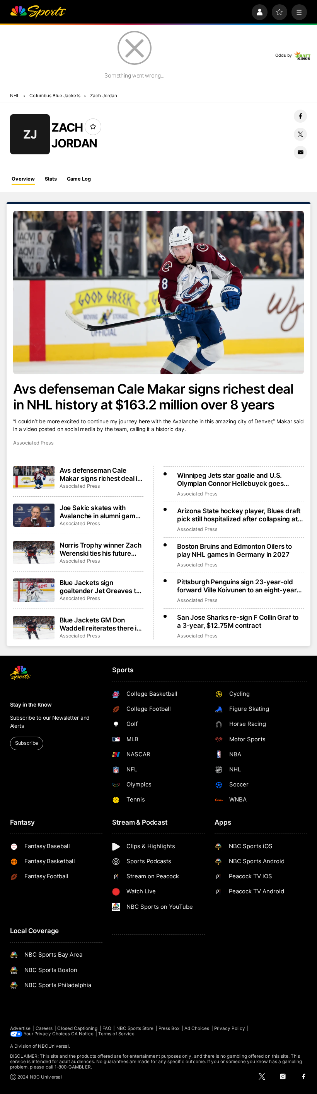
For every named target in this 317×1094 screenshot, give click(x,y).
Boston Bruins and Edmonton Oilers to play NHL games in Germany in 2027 (234, 550)
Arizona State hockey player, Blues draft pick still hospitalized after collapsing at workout (238, 515)
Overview (23, 179)
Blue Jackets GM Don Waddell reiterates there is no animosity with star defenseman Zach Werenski (100, 624)
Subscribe (26, 743)
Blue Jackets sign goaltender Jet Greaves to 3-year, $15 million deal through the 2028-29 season (100, 586)
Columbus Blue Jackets (54, 95)
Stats (51, 179)
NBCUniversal (53, 1046)
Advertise (20, 1028)
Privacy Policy (229, 1028)
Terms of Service (116, 1034)
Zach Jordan (103, 95)
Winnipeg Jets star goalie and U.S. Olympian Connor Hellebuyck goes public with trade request (230, 479)
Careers (44, 1028)
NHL (15, 95)
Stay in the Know (31, 705)
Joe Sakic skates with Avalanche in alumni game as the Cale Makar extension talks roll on (99, 512)
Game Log (79, 179)
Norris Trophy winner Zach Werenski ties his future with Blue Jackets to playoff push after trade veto (100, 549)
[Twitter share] (300, 134)
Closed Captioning (77, 1028)
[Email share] (300, 152)
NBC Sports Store (135, 1028)
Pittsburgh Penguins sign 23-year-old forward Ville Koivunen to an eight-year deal (237, 586)
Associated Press (33, 443)
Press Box (169, 1028)
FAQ (106, 1028)
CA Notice (82, 1034)
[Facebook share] (300, 116)
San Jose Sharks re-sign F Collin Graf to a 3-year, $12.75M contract (237, 621)
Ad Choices (197, 1028)
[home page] (38, 12)
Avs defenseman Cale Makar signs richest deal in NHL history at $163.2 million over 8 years (153, 397)
